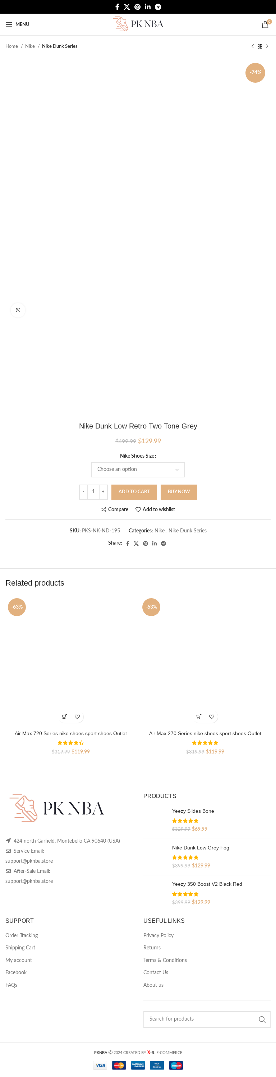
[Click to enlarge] (18, 310)
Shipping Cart (20, 947)
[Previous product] (252, 46)
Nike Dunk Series (60, 46)
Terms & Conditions (165, 960)
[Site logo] (138, 24)
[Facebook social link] (117, 6)
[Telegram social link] (158, 6)
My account (18, 960)
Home (12, 46)
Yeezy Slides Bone (193, 811)
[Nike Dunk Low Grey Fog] (155, 857)
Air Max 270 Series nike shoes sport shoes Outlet (205, 733)
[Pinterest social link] (137, 6)
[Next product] (267, 46)
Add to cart (134, 492)
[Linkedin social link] (148, 6)
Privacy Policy (158, 935)
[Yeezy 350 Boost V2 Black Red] (155, 893)
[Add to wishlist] (77, 716)
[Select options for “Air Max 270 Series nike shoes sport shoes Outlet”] (199, 716)
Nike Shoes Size (137, 456)
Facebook (16, 972)
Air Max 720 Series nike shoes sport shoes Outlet (71, 733)
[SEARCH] (262, 1019)
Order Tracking (21, 935)
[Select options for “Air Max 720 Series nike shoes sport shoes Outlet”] (64, 716)
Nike (30, 46)
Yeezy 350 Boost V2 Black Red (207, 884)
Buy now (179, 492)
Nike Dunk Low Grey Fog (200, 848)
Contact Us (155, 972)
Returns (152, 947)
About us (153, 985)
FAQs (11, 985)
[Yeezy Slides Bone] (155, 820)
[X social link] (126, 6)
